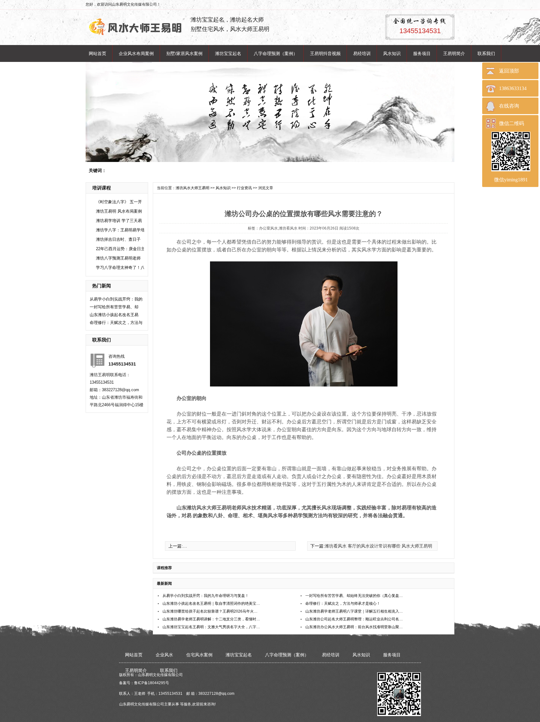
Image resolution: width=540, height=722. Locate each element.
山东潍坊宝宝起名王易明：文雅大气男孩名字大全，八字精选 (211, 627)
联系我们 (486, 53)
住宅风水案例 (199, 654)
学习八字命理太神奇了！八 (120, 267)
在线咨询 (509, 106)
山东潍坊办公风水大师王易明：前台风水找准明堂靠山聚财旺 (354, 627)
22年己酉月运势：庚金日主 (120, 248)
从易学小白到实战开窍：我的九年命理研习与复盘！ (205, 595)
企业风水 (164, 654)
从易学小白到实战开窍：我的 (116, 299)
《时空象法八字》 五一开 (119, 201)
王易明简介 (454, 53)
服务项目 (422, 53)
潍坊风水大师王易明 (192, 188)
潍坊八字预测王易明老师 (118, 258)
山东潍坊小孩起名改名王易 (114, 314)
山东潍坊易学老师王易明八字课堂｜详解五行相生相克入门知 (354, 611)
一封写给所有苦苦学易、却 (114, 307)
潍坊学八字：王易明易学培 (120, 230)
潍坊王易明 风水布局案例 (119, 211)
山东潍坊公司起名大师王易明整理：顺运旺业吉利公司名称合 (354, 619)
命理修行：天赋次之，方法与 (116, 322)
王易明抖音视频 (325, 53)
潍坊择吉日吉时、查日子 (118, 239)
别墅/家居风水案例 (184, 53)
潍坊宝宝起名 (228, 53)
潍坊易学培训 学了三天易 (119, 220)
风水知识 (392, 53)
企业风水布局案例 (136, 53)
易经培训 (362, 53)
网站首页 (97, 53)
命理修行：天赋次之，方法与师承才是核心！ (342, 603)
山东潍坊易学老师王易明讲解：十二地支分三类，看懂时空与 (211, 619)
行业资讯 (244, 188)
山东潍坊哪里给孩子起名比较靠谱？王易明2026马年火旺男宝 (211, 611)
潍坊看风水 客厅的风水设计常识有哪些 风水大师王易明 (378, 545)
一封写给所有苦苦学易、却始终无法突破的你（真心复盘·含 (354, 595)
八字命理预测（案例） (276, 53)
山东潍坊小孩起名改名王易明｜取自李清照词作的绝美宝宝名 (211, 603)
